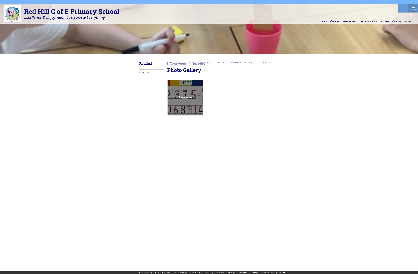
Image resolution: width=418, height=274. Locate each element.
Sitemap (254, 272)
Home (169, 62)
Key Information (186, 62)
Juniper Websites (195, 272)
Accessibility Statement (237, 272)
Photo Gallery (198, 64)
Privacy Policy (267, 272)
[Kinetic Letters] (185, 97)
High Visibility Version (215, 272)
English (220, 62)
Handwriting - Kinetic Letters (243, 62)
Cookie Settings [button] (279, 272)
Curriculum (205, 62)
